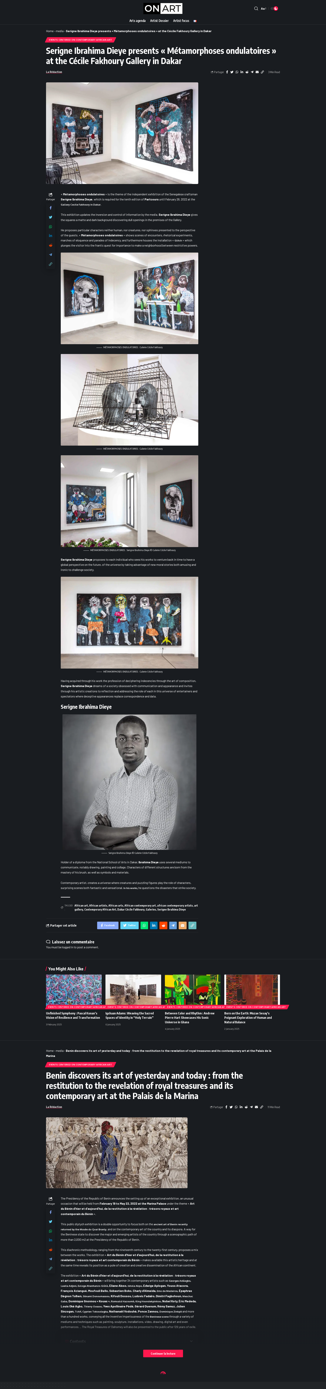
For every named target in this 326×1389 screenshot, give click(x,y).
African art (81, 905)
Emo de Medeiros (167, 1290)
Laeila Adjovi (68, 1285)
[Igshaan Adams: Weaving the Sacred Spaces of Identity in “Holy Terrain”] (133, 991)
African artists (98, 905)
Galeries (151, 909)
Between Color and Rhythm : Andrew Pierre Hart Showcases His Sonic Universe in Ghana (190, 1017)
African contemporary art (140, 905)
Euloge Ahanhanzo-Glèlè (93, 1285)
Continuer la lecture (163, 1353)
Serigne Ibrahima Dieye (171, 909)
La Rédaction (54, 71)
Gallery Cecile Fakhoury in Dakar (81, 204)
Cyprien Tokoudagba (95, 1311)
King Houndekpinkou (148, 1301)
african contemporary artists (175, 905)
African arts (115, 905)
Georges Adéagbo (179, 1280)
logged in (67, 947)
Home (50, 31)
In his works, (130, 888)
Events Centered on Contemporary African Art (80, 39)
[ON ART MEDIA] (163, 8)
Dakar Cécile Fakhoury (131, 909)
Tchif (78, 1311)
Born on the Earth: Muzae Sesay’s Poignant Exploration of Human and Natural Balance (248, 1017)
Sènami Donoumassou (96, 1296)
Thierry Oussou (93, 1306)
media (60, 31)
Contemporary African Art (100, 909)
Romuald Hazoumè (122, 1301)
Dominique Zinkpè (170, 1311)
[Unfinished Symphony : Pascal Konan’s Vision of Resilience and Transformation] (74, 991)
